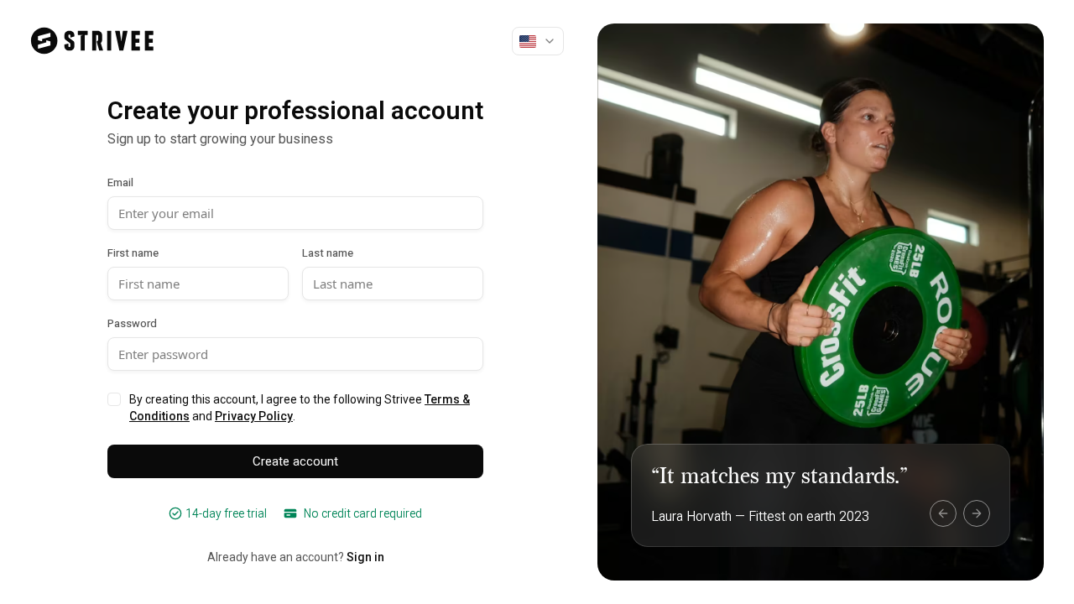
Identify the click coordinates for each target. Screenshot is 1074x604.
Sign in (365, 557)
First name (133, 253)
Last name (327, 253)
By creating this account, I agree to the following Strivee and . (299, 408)
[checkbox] (114, 399)
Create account (295, 461)
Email (120, 182)
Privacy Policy (254, 416)
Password (132, 323)
